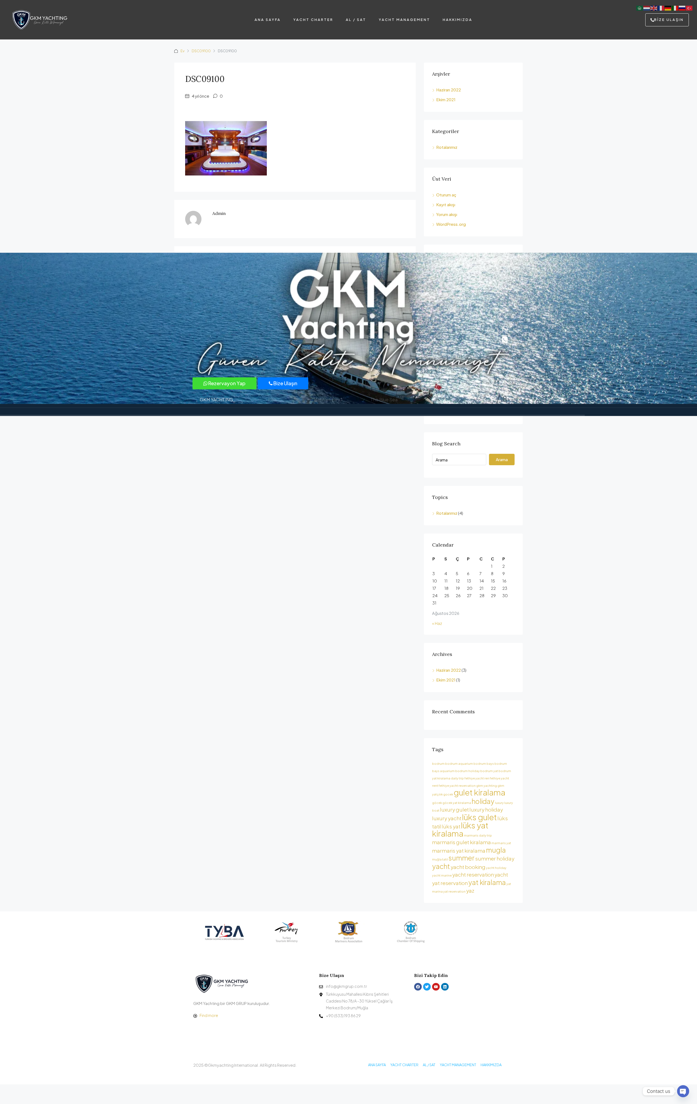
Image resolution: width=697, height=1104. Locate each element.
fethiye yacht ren (476, 778)
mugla (496, 850)
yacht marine (442, 875)
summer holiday (494, 858)
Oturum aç (446, 194)
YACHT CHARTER (313, 19)
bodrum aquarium (459, 763)
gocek (448, 794)
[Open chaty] (683, 1091)
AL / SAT (356, 19)
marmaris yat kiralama (458, 850)
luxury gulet (454, 809)
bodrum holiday (467, 771)
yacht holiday (496, 867)
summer (461, 857)
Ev (183, 51)
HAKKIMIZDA (457, 19)
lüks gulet (479, 817)
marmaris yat (501, 843)
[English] (654, 7)
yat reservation (454, 891)
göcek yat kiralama (456, 802)
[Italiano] (675, 7)
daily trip (457, 778)
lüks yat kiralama (460, 829)
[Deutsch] (668, 7)
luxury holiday (486, 809)
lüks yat (451, 826)
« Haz (437, 623)
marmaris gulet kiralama (461, 842)
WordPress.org (451, 224)
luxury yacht (446, 818)
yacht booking (468, 867)
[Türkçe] (689, 7)
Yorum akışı (446, 214)
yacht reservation (473, 874)
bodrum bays (483, 763)
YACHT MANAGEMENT (404, 19)
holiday (483, 801)
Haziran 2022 (448, 89)
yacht (441, 866)
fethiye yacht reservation (457, 785)
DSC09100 (201, 51)
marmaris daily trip (478, 835)
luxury (499, 802)
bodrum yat (489, 771)
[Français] (661, 7)
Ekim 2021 (446, 99)
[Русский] (682, 7)
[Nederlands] (646, 7)
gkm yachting (486, 785)
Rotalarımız (446, 147)
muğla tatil (440, 859)
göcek (437, 802)
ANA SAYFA (268, 19)
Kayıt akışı (445, 204)
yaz (470, 890)
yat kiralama (487, 882)
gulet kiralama (479, 792)
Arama (502, 459)
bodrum (438, 763)
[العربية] (639, 7)
